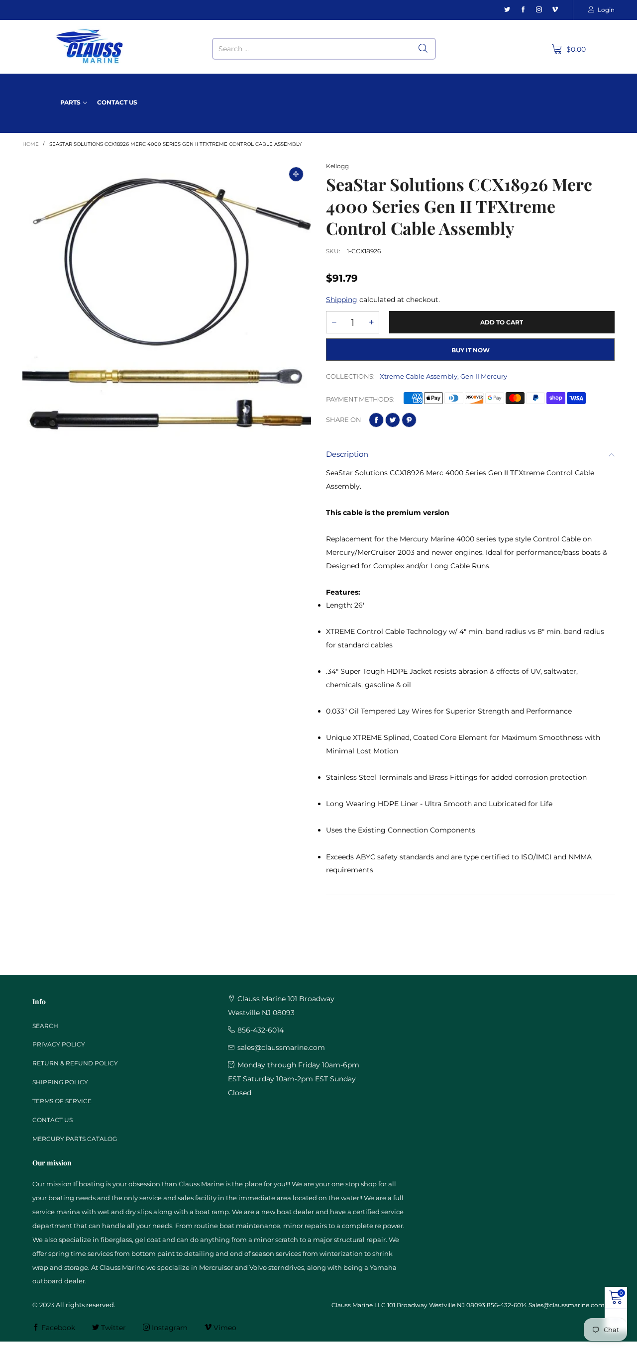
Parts (70, 102)
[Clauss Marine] (89, 46)
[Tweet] (392, 420)
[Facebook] (523, 9)
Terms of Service (62, 1101)
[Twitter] (507, 9)
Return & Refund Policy (75, 1063)
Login (606, 9)
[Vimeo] (555, 9)
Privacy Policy (58, 1044)
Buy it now (470, 350)
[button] (333, 322)
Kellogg (337, 166)
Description (347, 454)
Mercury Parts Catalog (74, 1139)
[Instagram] (539, 9)
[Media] (296, 174)
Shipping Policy (60, 1082)
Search (45, 1026)
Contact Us (117, 102)
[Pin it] (409, 420)
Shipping (341, 299)
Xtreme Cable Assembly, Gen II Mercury (443, 376)
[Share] (376, 420)
